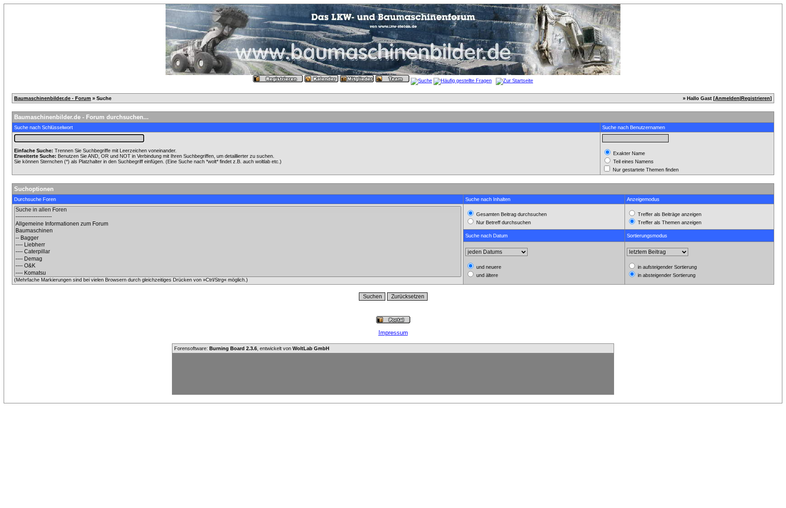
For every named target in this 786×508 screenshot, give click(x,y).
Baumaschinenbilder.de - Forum (52, 98)
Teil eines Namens (633, 161)
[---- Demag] (238, 259)
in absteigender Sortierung (665, 275)
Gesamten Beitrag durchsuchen (511, 214)
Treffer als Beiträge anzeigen (668, 214)
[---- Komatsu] (238, 273)
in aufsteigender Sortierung (666, 267)
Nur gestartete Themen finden (645, 169)
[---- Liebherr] (238, 244)
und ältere (486, 275)
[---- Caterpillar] (238, 251)
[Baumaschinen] (238, 230)
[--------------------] (238, 216)
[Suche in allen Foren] (238, 209)
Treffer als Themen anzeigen (668, 222)
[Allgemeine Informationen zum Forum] (238, 224)
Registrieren (755, 98)
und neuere (488, 267)
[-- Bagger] (238, 238)
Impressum (393, 332)
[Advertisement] (393, 373)
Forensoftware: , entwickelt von (251, 348)
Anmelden (727, 98)
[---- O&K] (238, 265)
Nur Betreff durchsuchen (503, 222)
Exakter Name (628, 153)
